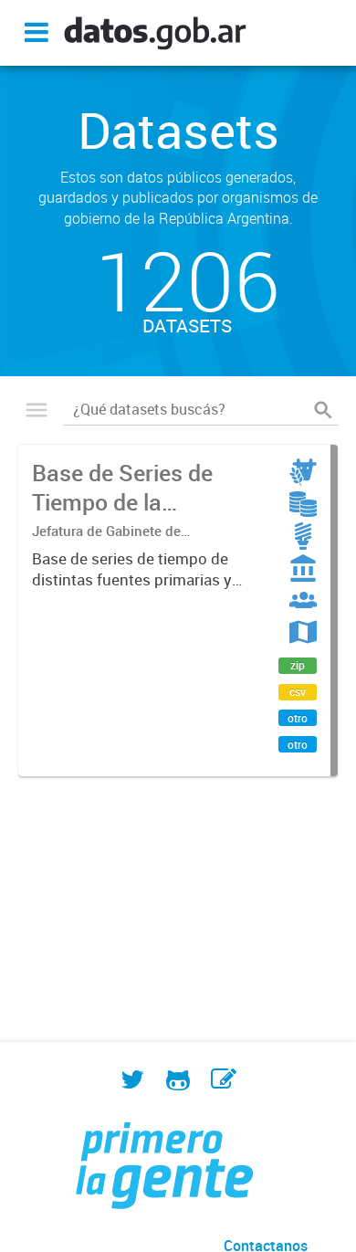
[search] (323, 410)
